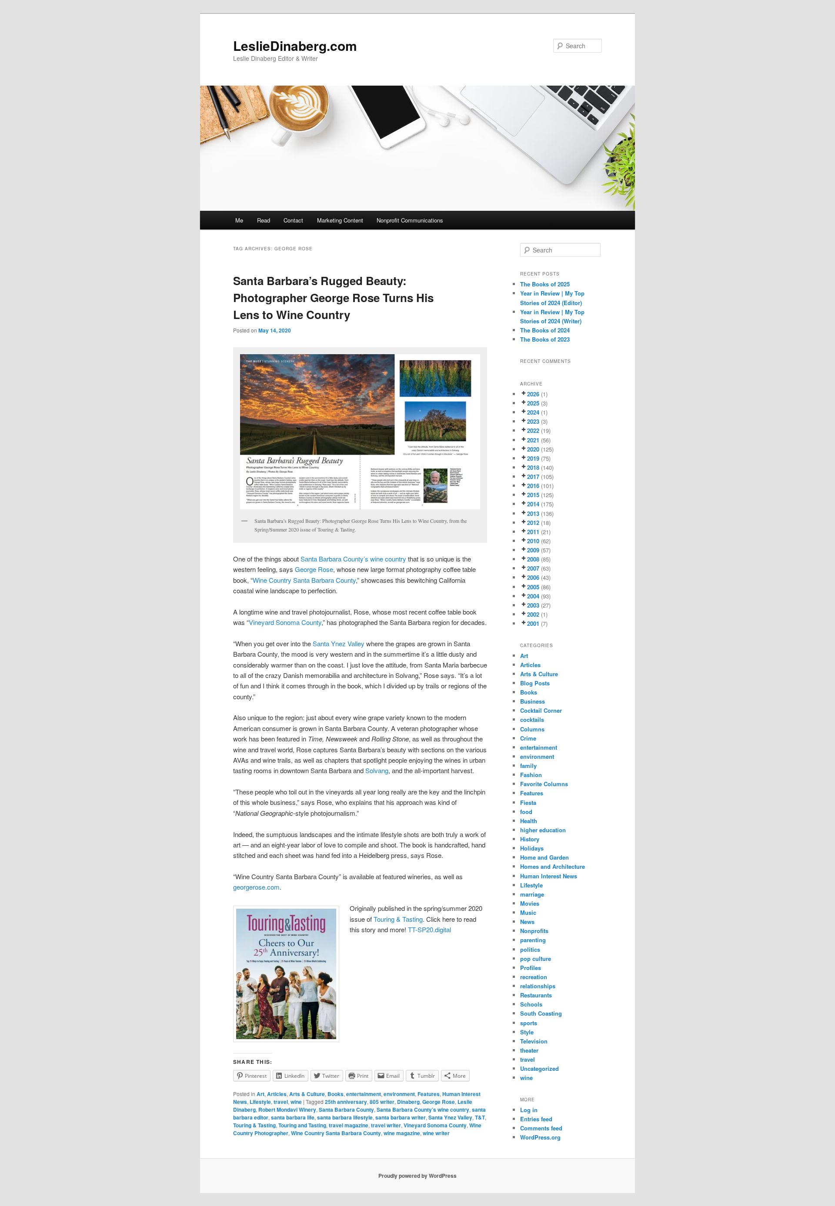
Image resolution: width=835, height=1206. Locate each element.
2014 (533, 504)
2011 (533, 532)
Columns (532, 729)
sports (528, 1023)
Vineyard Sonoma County (285, 622)
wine (296, 1102)
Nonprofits (534, 931)
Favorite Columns (544, 784)
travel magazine (348, 1125)
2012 (533, 522)
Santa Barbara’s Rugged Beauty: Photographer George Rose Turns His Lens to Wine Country (333, 297)
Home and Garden (544, 857)
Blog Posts (535, 683)
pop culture (535, 958)
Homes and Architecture (552, 866)
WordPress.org (540, 1137)
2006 (533, 577)
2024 (533, 412)
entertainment (363, 1094)
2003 (533, 605)
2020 (533, 449)
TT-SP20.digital (429, 929)
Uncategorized (539, 1068)
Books (335, 1094)
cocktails (532, 719)
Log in (529, 1110)
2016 (533, 486)
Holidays (532, 848)
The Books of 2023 (545, 339)
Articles (277, 1094)
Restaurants (536, 995)
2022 (533, 430)
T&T (480, 1117)
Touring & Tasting (398, 919)
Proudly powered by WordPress (417, 1175)
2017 (533, 476)
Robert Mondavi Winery (287, 1109)
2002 (533, 614)
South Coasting (541, 1013)
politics (530, 949)
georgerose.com (256, 886)
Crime (528, 738)
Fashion (531, 775)
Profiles (530, 967)
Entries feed (536, 1119)
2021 (533, 440)
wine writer (436, 1133)
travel (281, 1102)
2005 (533, 587)
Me (239, 220)
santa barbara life (292, 1117)
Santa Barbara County (346, 1109)
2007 (533, 568)
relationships (537, 986)
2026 (533, 394)
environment (399, 1094)
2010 (533, 541)
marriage (532, 894)
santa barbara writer (400, 1117)
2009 (533, 550)
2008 (533, 559)
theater (529, 1050)
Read (263, 220)
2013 (533, 513)
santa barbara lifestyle (345, 1117)
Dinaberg (408, 1102)
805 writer (382, 1102)
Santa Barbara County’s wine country (353, 558)
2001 (533, 623)
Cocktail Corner (541, 710)
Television (534, 1041)
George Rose (314, 569)
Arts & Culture (307, 1094)
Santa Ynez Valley (338, 643)
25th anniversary (346, 1102)
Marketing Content (340, 220)
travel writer (386, 1125)
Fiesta (528, 802)
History (529, 839)
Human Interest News (548, 876)
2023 (533, 421)
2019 (533, 458)
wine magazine (402, 1133)
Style (527, 1032)
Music (528, 912)
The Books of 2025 (545, 284)
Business (532, 701)
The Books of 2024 (545, 330)
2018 (533, 467)
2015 (533, 495)
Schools (531, 1004)
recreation (533, 977)
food (526, 811)
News (527, 921)
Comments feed (541, 1128)
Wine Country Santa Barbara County (304, 580)
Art (260, 1094)
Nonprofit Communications (410, 220)
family (528, 765)
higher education (543, 830)
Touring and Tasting (302, 1125)
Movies (529, 903)
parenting (533, 940)
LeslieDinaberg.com (295, 45)
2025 (533, 403)
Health (528, 821)
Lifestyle (260, 1102)
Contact (293, 220)
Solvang (376, 770)
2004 (533, 596)
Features (429, 1094)
